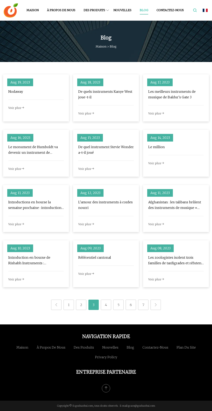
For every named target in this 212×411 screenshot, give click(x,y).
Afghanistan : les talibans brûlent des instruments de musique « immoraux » (174, 205)
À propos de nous (61, 10)
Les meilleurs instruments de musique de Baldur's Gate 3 (172, 94)
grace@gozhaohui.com (141, 405)
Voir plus (14, 108)
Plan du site (186, 347)
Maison (32, 10)
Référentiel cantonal (94, 257)
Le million (156, 147)
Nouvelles (122, 10)
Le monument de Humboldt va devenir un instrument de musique (33, 150)
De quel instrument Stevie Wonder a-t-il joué (106, 150)
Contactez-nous (170, 10)
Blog (144, 10)
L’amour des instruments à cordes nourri (105, 205)
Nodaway (15, 91)
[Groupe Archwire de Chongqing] (11, 10)
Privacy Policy (106, 357)
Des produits (94, 10)
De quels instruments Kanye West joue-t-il (105, 94)
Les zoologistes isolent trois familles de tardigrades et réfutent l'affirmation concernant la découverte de (175, 260)
